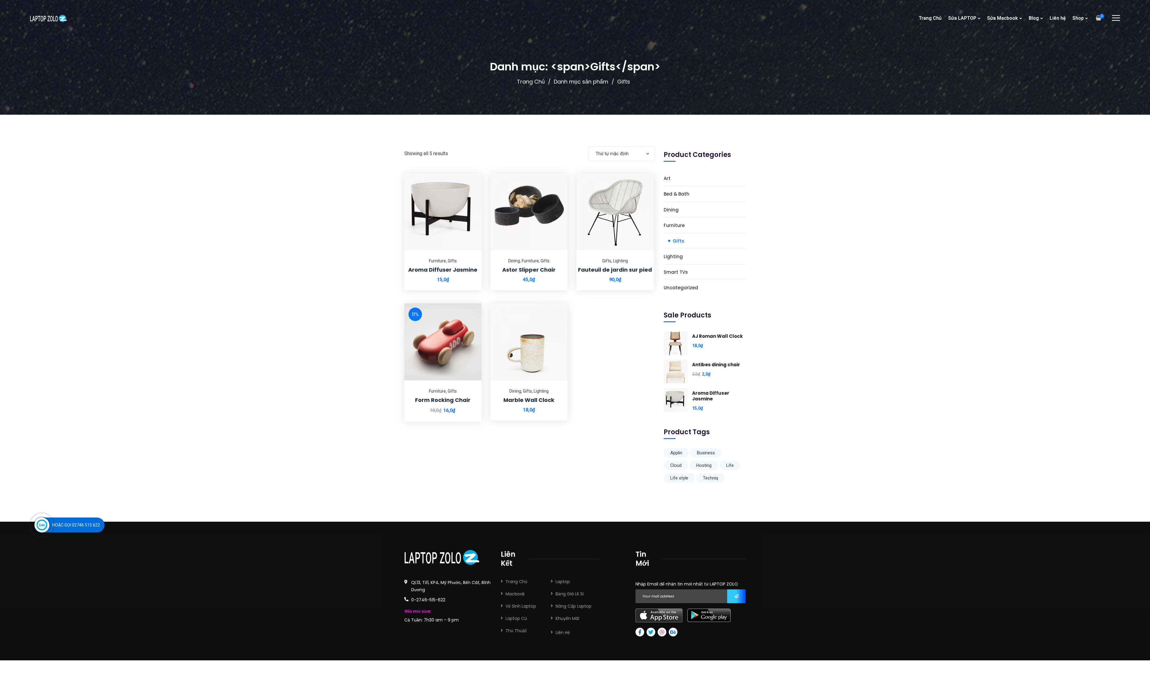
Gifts (452, 260)
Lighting (620, 260)
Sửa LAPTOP (962, 18)
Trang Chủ (930, 18)
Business (706, 453)
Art (667, 178)
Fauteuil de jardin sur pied (615, 269)
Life (730, 465)
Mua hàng (470, 173)
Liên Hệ (563, 632)
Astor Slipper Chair (529, 269)
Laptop (563, 582)
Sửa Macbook (1002, 18)
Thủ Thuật (516, 631)
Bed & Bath (676, 194)
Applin (676, 453)
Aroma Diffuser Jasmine (442, 269)
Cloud (676, 465)
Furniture (437, 260)
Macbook (515, 594)
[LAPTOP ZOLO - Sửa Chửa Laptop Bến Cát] (48, 18)
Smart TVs (676, 272)
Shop (1078, 18)
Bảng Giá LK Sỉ (570, 594)
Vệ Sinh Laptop (521, 606)
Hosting (704, 465)
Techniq (710, 478)
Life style (679, 478)
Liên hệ (1058, 18)
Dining (514, 260)
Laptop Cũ (516, 618)
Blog (1034, 18)
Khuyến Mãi (567, 618)
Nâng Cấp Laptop (573, 606)
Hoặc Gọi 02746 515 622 (76, 525)
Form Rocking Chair (442, 400)
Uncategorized (681, 288)
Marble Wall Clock (528, 400)
